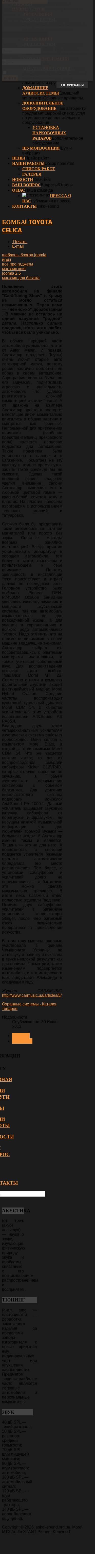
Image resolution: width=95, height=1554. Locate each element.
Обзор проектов (59, 163)
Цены (18, 158)
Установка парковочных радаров (49, 133)
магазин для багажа (21, 278)
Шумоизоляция (41, 148)
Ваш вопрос (26, 185)
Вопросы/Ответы (57, 185)
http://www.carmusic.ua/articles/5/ (32, 995)
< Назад (21, 1035)
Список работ (38, 168)
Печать (19, 242)
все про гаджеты (17, 264)
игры (6, 259)
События (41, 179)
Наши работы (28, 163)
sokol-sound (48, 206)
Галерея (32, 174)
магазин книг (14, 269)
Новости (22, 179)
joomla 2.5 (11, 273)
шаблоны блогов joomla (24, 255)
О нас (18, 190)
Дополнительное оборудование (42, 105)
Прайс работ (37, 158)
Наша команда (39, 190)
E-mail (18, 246)
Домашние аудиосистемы (40, 90)
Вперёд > (22, 1041)
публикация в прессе (50, 201)
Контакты (24, 206)
